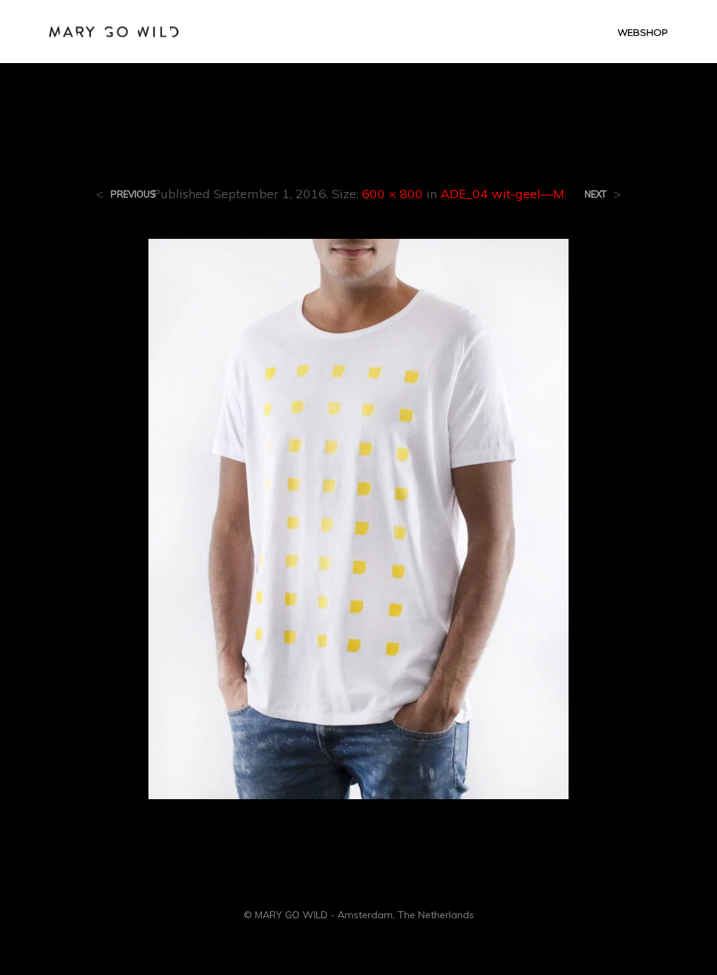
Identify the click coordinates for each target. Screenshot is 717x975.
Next (595, 194)
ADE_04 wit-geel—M (502, 194)
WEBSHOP (643, 32)
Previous (133, 194)
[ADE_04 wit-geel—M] (358, 518)
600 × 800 (392, 194)
